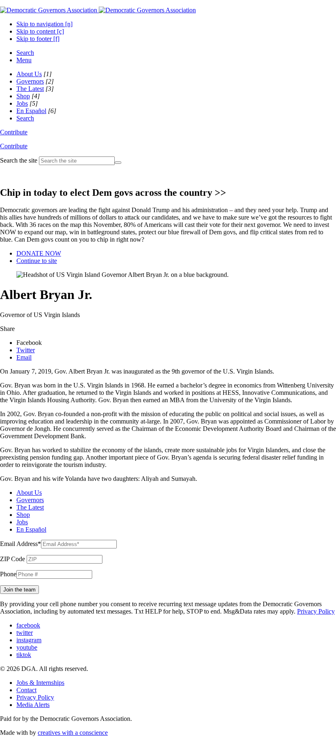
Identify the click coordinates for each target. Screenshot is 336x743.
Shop (23, 96)
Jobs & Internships (40, 682)
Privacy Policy (316, 611)
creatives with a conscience (73, 732)
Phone (8, 574)
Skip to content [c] (40, 31)
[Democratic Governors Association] (98, 10)
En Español (31, 110)
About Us (29, 73)
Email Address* (20, 543)
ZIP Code (12, 558)
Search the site (18, 160)
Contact (26, 689)
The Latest (30, 88)
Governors (30, 81)
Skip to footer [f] (37, 38)
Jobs (22, 103)
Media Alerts (33, 704)
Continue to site (36, 260)
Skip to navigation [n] (44, 23)
